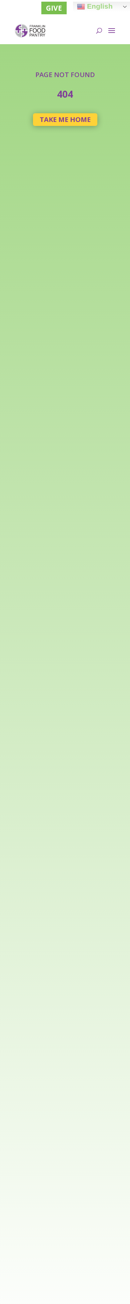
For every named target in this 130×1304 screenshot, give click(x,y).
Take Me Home (65, 119)
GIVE (54, 8)
